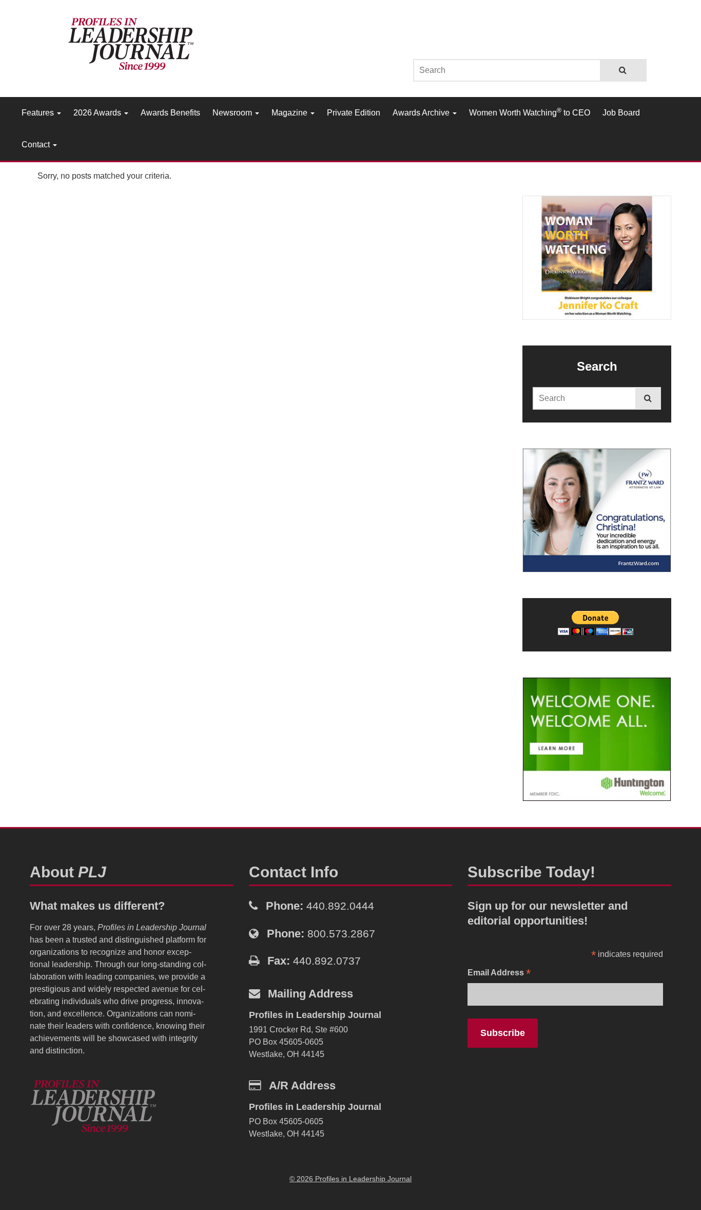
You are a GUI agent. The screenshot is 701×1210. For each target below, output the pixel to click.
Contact (37, 144)
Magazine (290, 112)
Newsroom (233, 112)
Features (39, 112)
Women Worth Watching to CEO (529, 112)
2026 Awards (98, 112)
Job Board (621, 112)
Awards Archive (422, 112)
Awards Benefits (170, 112)
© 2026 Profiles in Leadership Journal (350, 1179)
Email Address (499, 974)
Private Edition (353, 112)
